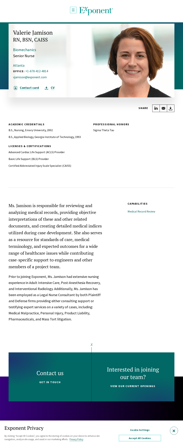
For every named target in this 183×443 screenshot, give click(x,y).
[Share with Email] (163, 108)
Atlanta (18, 65)
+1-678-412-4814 (36, 71)
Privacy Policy (76, 439)
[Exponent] (96, 11)
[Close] (174, 431)
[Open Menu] (73, 10)
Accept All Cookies (140, 438)
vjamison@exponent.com (30, 77)
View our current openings (132, 386)
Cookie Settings (140, 430)
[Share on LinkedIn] (156, 108)
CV (53, 88)
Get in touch (50, 382)
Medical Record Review (141, 211)
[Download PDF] (170, 108)
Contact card (29, 88)
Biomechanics (24, 49)
